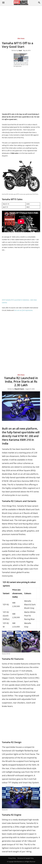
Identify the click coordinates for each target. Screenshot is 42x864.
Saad (20, 50)
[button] (39, 2)
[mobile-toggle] (3, 2)
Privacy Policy (12, 858)
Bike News (21, 38)
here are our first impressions (23, 310)
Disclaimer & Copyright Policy (26, 858)
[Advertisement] (21, 18)
